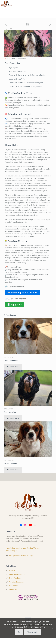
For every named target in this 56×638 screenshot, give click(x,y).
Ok (19, 632)
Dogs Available (15, 578)
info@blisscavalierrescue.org (21, 556)
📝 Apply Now (14, 304)
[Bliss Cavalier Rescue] (6, 4)
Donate (12, 570)
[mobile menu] (52, 4)
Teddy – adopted (11, 360)
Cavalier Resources (16, 582)
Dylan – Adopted (11, 463)
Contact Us (13, 586)
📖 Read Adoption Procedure (22, 292)
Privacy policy (33, 632)
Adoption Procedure (17, 574)
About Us (13, 589)
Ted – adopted (10, 412)
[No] (52, 628)
